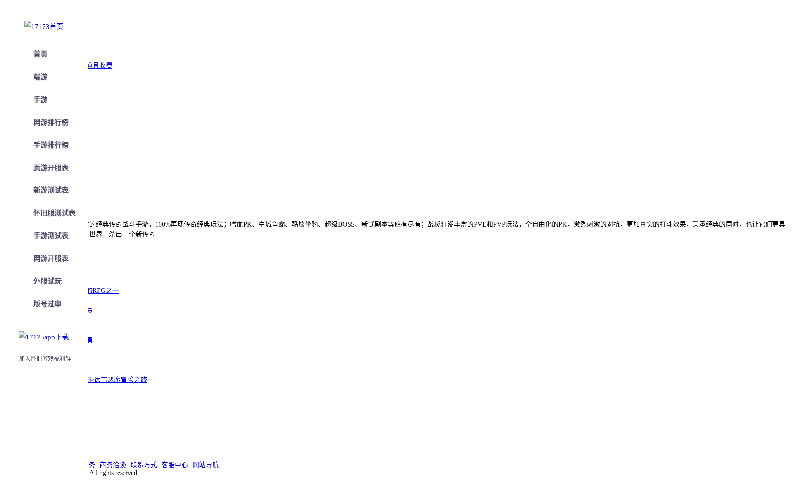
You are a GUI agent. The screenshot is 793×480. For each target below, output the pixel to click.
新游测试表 (51, 190)
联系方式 (144, 464)
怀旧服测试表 (54, 213)
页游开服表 (51, 168)
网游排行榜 (51, 123)
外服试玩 (47, 281)
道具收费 (99, 65)
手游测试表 (51, 236)
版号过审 (47, 304)
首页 (40, 54)
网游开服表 (51, 259)
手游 (40, 100)
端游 (40, 77)
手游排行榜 (51, 145)
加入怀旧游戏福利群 (45, 359)
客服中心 (174, 464)
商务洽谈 (113, 464)
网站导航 (205, 464)
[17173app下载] (44, 335)
